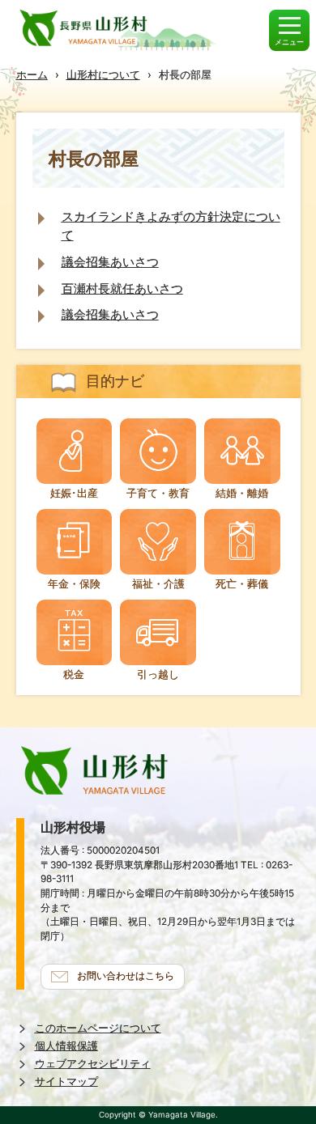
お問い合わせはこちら (125, 976)
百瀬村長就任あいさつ (122, 288)
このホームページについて (98, 1028)
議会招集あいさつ (110, 261)
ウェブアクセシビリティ (93, 1064)
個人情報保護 (66, 1046)
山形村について (103, 74)
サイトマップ (66, 1081)
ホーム (32, 74)
